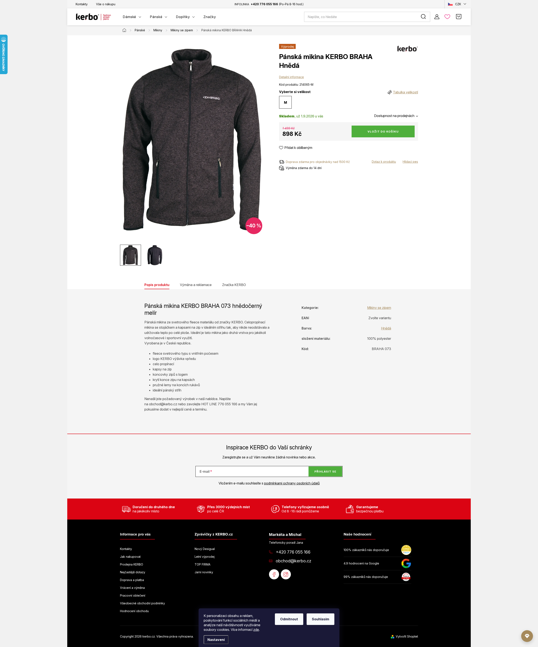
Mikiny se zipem (379, 308)
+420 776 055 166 (293, 552)
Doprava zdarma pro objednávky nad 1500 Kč (318, 162)
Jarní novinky (204, 572)
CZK (458, 4)
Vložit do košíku (383, 131)
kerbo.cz (286, 574)
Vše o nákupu (105, 4)
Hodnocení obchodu (134, 611)
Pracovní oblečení (132, 595)
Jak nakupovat (130, 556)
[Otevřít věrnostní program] (527, 636)
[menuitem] (132, 16)
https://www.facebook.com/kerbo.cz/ (274, 574)
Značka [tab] (234, 285)
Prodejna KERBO (131, 564)
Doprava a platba (132, 580)
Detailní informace (291, 77)
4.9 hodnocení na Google (361, 563)
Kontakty (82, 4)
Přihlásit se (325, 471)
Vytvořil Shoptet (407, 636)
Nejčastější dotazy (132, 572)
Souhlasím (320, 619)
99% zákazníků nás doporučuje (366, 577)
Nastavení (216, 640)
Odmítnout (289, 619)
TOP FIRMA (202, 564)
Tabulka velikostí (405, 92)
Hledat (424, 17)
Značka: (407, 50)
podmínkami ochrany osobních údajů (292, 483)
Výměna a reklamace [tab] (196, 285)
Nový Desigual (205, 549)
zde (256, 629)
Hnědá (386, 328)
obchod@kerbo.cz (293, 560)
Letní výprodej (205, 556)
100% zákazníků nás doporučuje (366, 550)
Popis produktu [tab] (156, 285)
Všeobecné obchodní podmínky (142, 603)
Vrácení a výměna (132, 587)
